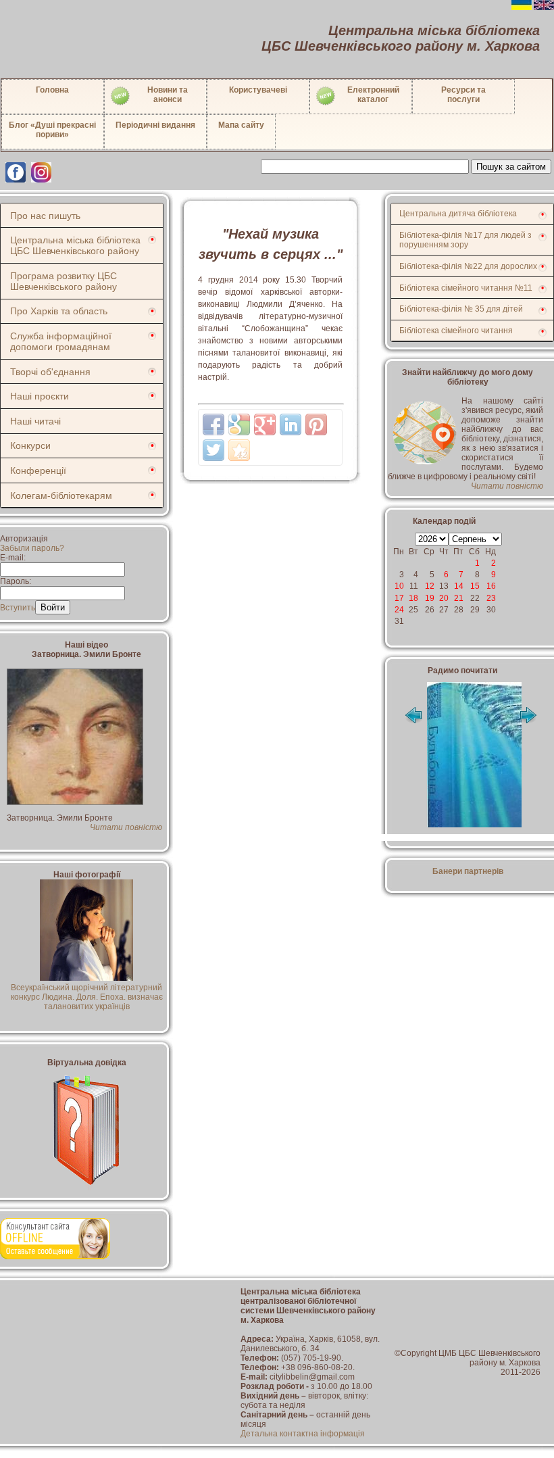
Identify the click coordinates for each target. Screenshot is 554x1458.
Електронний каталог (373, 94)
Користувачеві (258, 90)
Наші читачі (35, 421)
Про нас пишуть (45, 215)
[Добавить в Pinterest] (316, 424)
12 (429, 586)
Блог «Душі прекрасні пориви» (52, 129)
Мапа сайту (241, 125)
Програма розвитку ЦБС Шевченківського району (63, 281)
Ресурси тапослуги (463, 94)
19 (429, 598)
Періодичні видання (155, 125)
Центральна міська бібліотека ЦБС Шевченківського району (75, 245)
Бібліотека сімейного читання (456, 330)
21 (458, 598)
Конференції (38, 470)
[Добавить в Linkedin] (290, 424)
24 (399, 609)
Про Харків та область (58, 311)
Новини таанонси (167, 94)
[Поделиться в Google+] (265, 424)
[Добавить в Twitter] (213, 450)
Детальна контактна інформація (303, 1433)
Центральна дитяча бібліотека (458, 213)
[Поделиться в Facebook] (213, 424)
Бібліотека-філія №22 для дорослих (468, 266)
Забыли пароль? (32, 548)
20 (444, 598)
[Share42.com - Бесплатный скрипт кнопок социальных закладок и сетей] (239, 450)
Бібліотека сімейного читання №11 (465, 288)
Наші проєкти (39, 396)
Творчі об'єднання (50, 371)
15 (475, 586)
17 (399, 598)
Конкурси (30, 445)
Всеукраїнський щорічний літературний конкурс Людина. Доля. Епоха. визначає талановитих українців (87, 997)
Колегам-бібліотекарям (61, 495)
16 (491, 586)
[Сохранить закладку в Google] (239, 424)
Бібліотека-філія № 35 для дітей (461, 309)
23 (491, 598)
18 (413, 598)
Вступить (17, 607)
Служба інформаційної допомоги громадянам (60, 341)
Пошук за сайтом (511, 167)
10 (399, 586)
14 (458, 586)
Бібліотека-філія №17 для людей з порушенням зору (465, 239)
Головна (52, 90)
